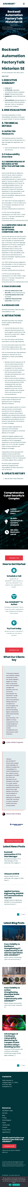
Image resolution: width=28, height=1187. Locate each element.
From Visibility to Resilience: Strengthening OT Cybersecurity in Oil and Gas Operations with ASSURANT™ (13, 949)
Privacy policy (16, 1184)
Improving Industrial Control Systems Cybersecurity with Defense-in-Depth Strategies (13, 421)
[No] (26, 1181)
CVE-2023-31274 (7, 201)
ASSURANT (9, 3)
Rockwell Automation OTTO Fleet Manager (12, 854)
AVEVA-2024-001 (7, 349)
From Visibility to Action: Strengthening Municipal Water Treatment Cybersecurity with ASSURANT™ (13, 994)
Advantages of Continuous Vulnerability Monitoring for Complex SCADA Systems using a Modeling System (12, 1040)
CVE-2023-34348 (7, 262)
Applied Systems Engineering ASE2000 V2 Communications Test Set (13, 894)
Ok (10, 1184)
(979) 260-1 (5, 1084)
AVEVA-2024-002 (20, 349)
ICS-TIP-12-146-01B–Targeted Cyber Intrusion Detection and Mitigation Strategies (13, 446)
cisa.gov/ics (5, 413)
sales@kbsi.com (7, 1086)
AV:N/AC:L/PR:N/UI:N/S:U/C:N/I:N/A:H (13, 209)
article (12, 341)
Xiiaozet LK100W (11, 874)
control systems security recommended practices (14, 409)
